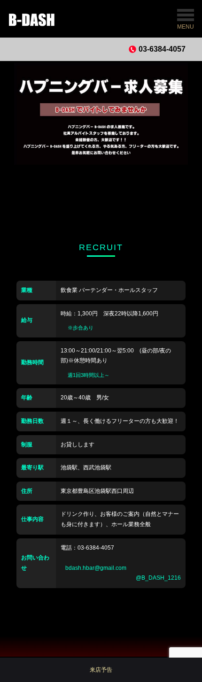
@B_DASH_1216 (158, 578)
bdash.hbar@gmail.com (95, 568)
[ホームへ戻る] (37, 18)
